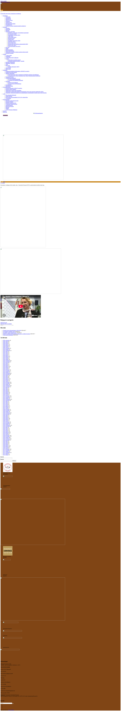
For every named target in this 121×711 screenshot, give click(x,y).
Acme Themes (11, 709)
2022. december (6, 382)
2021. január (5, 408)
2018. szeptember (6, 438)
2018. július (5, 441)
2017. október (6, 451)
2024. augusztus (6, 361)
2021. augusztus (6, 400)
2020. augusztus (6, 414)
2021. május (5, 403)
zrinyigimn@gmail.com (5, 2)
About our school (9, 20)
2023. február (5, 380)
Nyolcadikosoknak (7, 87)
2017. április (5, 453)
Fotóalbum (8, 21)
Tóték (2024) (10, 36)
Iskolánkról (5, 15)
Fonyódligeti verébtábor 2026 (9, 331)
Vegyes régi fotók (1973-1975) (14, 46)
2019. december (6, 421)
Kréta (2, 10)
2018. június (5, 442)
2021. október (6, 398)
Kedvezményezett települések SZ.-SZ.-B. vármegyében (17, 97)
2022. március (6, 392)
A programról (8, 98)
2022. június (5, 389)
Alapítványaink (9, 22)
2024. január (5, 368)
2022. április (5, 391)
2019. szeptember (6, 425)
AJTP (7, 64)
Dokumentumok (6, 99)
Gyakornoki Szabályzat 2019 (11, 104)
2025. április (5, 355)
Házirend (7, 107)
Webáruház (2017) (11, 41)
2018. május (5, 443)
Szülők (7, 48)
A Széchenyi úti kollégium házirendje (15, 80)
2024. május (5, 364)
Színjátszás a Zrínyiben (10, 31)
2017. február (5, 454)
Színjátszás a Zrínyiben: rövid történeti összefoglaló (18, 32)
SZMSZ (7, 108)
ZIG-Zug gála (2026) (12, 33)
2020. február (5, 419)
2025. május (5, 353)
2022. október (6, 384)
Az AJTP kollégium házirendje (14, 79)
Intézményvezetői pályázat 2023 (12, 100)
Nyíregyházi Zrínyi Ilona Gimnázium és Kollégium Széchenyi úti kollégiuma (23, 74)
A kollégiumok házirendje (11, 78)
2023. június (5, 375)
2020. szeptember (6, 412)
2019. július (5, 427)
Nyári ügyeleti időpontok (8, 335)
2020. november (6, 410)
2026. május (5, 342)
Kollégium (5, 70)
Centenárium (8, 18)
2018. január (5, 447)
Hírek (3, 183)
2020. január (5, 420)
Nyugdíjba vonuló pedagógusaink (10, 332)
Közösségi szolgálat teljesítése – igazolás (16, 61)
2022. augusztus (6, 386)
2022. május (5, 390)
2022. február (5, 393)
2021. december (6, 395)
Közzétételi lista (9, 24)
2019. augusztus (6, 426)
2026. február (5, 346)
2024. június (5, 363)
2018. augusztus (6, 440)
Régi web (5, 112)
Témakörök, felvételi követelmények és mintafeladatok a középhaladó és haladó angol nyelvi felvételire (26, 92)
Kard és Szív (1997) (12, 45)
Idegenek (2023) (11, 38)
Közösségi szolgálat (9, 53)
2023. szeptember (6, 373)
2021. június (5, 402)
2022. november (6, 383)
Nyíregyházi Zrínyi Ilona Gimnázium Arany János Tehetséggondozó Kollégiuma (24, 75)
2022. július (5, 387)
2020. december (6, 409)
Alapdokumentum (9, 105)
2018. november (6, 436)
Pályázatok (8, 65)
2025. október (6, 349)
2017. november (6, 450)
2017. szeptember (6, 452)
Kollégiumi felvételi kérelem (11, 72)
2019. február (5, 433)
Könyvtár (7, 47)
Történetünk (8, 16)
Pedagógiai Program (10, 76)
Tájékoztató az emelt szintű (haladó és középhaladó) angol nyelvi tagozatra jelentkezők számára (24, 91)
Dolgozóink (8, 29)
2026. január (5, 347)
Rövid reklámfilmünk (10, 50)
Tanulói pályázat (9, 96)
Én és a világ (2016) (12, 42)
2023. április (5, 377)
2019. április (5, 430)
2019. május (5, 429)
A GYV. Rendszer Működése (11, 109)
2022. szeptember (6, 385)
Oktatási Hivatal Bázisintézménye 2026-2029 (12, 330)
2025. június (5, 352)
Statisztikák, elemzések (10, 63)
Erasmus (4, 110)
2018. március (6, 445)
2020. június (5, 415)
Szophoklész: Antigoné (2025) (14, 35)
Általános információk (10, 73)
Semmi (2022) (11, 39)
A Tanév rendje (9, 55)
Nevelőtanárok (8, 84)
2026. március (6, 344)
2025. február (5, 357)
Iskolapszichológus (9, 49)
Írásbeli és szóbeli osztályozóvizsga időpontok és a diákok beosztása (16, 333)
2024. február (5, 367)
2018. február (5, 446)
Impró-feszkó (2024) (12, 37)
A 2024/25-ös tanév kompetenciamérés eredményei (16, 25)
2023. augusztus (6, 374)
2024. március (6, 366)
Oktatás (4, 54)
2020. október (6, 411)
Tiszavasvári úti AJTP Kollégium (14, 83)
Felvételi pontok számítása (11, 89)
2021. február (5, 407)
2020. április (5, 417)
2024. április (5, 365)
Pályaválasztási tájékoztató (11, 95)
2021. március (6, 406)
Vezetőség (8, 28)
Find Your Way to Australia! (6, 323)
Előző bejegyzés (4, 322)
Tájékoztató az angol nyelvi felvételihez (13, 90)
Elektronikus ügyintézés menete (14, 59)
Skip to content (3, 1)
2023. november (6, 370)
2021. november (6, 397)
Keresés (2, 456)
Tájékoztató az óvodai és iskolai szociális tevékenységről (17, 52)
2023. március (6, 378)
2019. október (6, 424)
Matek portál (8, 69)
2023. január (5, 381)
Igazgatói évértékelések (10, 62)
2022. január (5, 394)
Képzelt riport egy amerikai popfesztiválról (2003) (18, 44)
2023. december (6, 369)
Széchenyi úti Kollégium (13, 82)
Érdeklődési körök (9, 86)
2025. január (5, 358)
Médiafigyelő (8, 19)
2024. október (6, 359)
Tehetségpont (8, 67)
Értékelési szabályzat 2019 (11, 103)
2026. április (5, 343)
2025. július (5, 351)
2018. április (5, 444)
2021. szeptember (6, 399)
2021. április (5, 404)
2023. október (6, 372)
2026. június (5, 341)
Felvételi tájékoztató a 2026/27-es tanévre (14, 88)
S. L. (1, 183)
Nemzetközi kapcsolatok (10, 23)
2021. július (5, 401)
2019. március (6, 432)
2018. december (6, 435)
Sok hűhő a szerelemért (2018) (14, 40)
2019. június (5, 428)
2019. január (5, 434)
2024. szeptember (6, 360)
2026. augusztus (6, 340)
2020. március (6, 418)
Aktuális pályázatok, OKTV (13, 66)
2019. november (6, 423)
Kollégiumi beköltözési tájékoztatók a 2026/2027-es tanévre (17, 71)
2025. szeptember (6, 350)
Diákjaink (7, 30)
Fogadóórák (8, 56)
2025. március (6, 356)
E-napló (7, 58)
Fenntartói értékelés (9, 101)
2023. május (5, 376)
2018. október (6, 437)
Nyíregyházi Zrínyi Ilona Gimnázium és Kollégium (11, 13)
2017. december (6, 449)
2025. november (6, 348)
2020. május (5, 416)
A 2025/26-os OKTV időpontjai (12, 57)
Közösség (5, 27)
